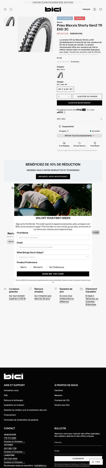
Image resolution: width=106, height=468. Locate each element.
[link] (53, 200)
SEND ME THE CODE (53, 274)
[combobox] (52, 257)
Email (19, 242)
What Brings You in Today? (30, 252)
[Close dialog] (89, 187)
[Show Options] (86, 257)
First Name (22, 233)
